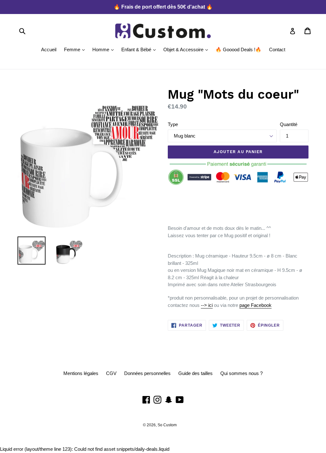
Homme (104, 49)
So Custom (167, 425)
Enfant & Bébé (140, 49)
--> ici (207, 305)
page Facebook (255, 305)
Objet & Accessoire (187, 49)
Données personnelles (147, 373)
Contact (277, 49)
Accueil (48, 49)
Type (173, 124)
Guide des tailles (195, 373)
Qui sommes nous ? (241, 373)
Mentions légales (80, 373)
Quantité (288, 124)
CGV (111, 373)
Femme (76, 49)
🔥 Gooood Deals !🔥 (238, 49)
